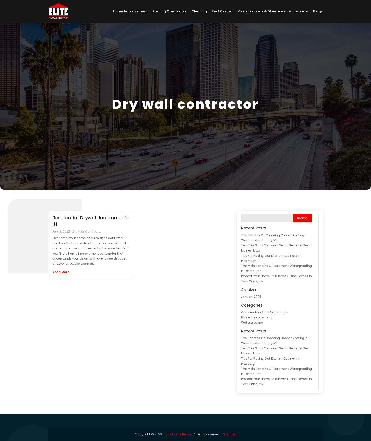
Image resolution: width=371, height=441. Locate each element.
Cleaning (199, 11)
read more (60, 272)
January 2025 (251, 297)
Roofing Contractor (169, 11)
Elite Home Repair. (179, 434)
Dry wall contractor (87, 231)
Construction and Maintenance (264, 312)
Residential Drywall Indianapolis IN (90, 220)
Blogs (318, 11)
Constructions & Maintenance (264, 11)
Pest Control (222, 11)
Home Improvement (130, 11)
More (299, 11)
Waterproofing (252, 322)
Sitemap (229, 434)
